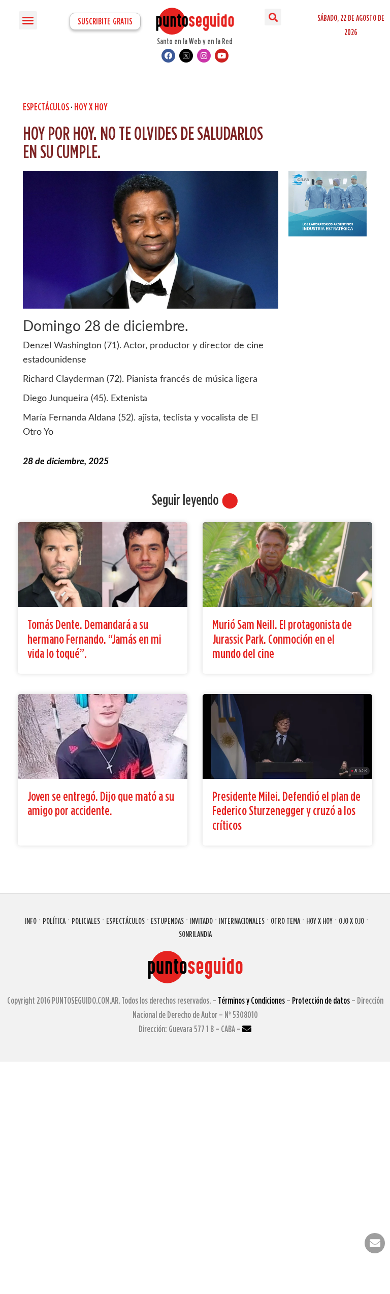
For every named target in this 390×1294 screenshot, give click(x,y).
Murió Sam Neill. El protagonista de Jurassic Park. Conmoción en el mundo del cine (282, 638)
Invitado (201, 921)
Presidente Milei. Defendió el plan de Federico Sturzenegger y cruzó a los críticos (286, 810)
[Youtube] (222, 56)
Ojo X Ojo (351, 921)
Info (31, 921)
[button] (28, 20)
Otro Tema (285, 921)
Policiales (86, 921)
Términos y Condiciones (251, 1000)
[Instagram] (204, 56)
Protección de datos (321, 1000)
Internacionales (242, 921)
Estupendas (167, 921)
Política (54, 921)
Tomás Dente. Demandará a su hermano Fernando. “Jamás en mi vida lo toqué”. (94, 638)
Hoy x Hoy (319, 921)
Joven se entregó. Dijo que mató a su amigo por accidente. (100, 803)
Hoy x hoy (91, 106)
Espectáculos (46, 106)
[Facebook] (168, 56)
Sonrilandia (195, 934)
